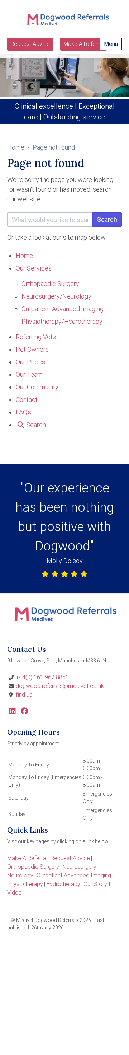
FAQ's (23, 412)
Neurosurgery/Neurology (56, 296)
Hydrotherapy (63, 884)
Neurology (20, 875)
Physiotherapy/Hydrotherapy (62, 321)
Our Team (29, 374)
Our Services (34, 268)
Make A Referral (83, 44)
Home (15, 147)
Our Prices (30, 362)
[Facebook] (24, 711)
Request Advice (30, 44)
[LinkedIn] (12, 711)
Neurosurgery (79, 866)
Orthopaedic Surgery (50, 283)
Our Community (37, 387)
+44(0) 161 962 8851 (42, 677)
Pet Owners (32, 349)
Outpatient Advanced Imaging (63, 309)
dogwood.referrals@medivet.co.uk (60, 686)
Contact (27, 399)
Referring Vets (36, 337)
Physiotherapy (25, 884)
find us (24, 694)
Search (107, 219)
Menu (111, 44)
